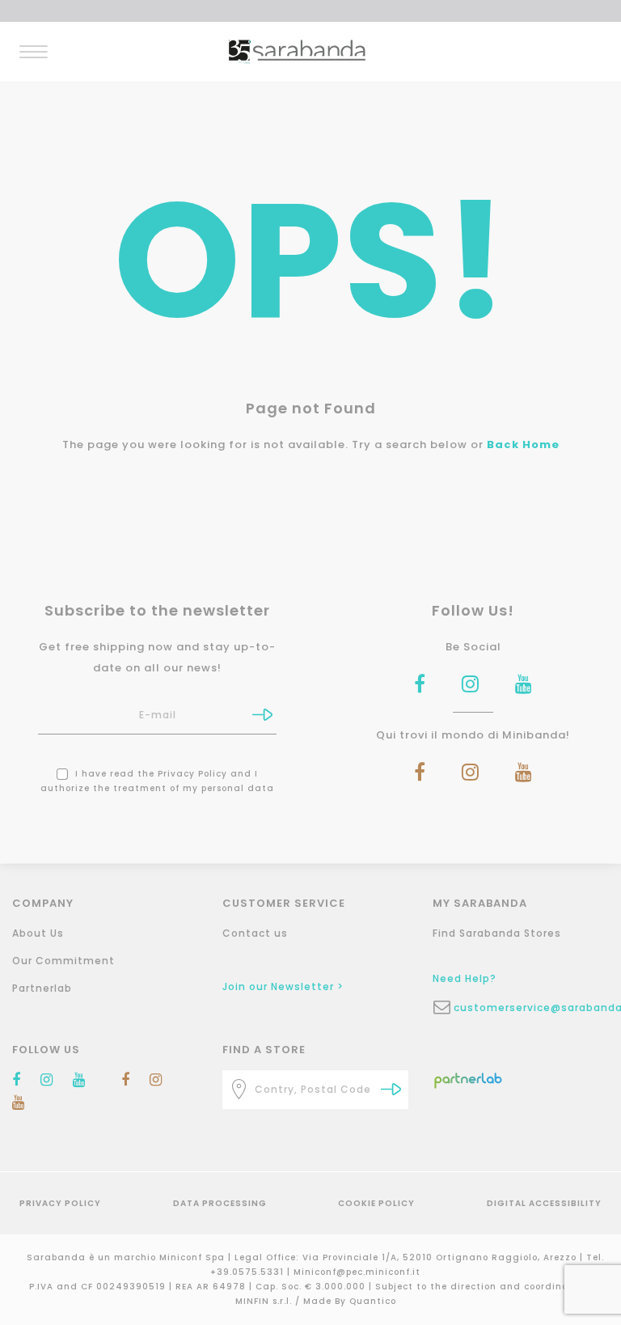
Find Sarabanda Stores (497, 933)
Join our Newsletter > (283, 986)
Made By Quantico (349, 1301)
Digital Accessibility (544, 1203)
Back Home (523, 444)
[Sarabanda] (297, 50)
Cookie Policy (376, 1203)
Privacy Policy (192, 774)
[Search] (391, 1089)
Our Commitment (63, 960)
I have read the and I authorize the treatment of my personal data (157, 781)
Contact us (255, 933)
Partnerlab (42, 988)
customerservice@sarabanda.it (536, 1007)
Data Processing (220, 1203)
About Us (38, 933)
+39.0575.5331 (248, 1272)
